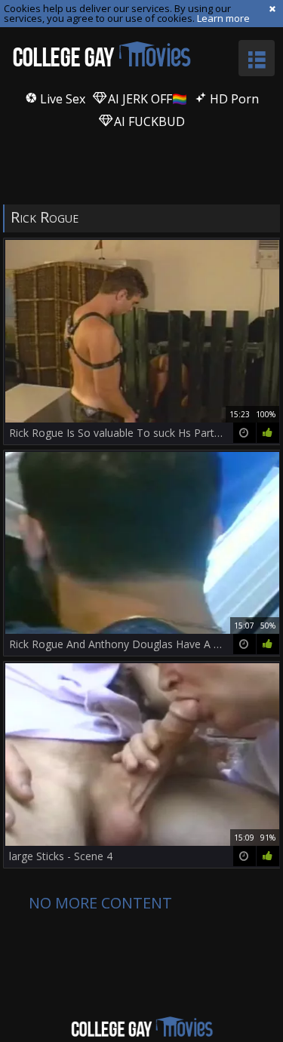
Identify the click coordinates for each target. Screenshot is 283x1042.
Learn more (223, 18)
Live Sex (61, 99)
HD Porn (233, 99)
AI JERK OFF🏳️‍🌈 (146, 99)
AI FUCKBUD (148, 121)
